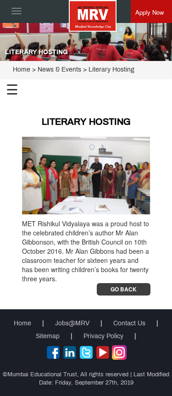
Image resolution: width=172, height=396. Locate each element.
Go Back (124, 289)
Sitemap (48, 337)
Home (21, 70)
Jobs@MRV (72, 324)
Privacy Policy (103, 337)
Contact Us (129, 324)
